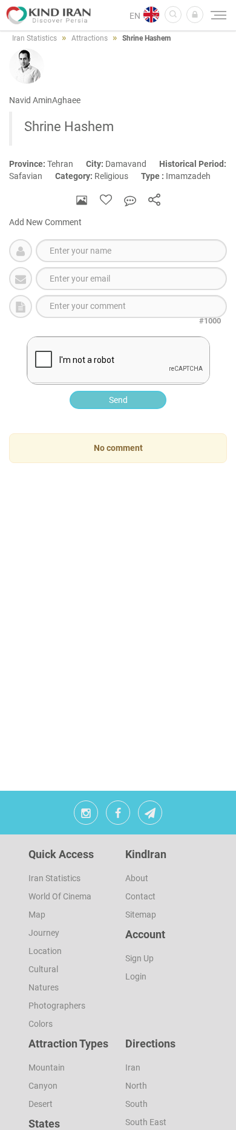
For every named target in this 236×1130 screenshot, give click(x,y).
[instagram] (86, 815)
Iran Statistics (54, 878)
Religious (98, 176)
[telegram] (150, 815)
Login (135, 976)
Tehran (47, 164)
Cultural (43, 969)
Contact (140, 896)
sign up (139, 958)
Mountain (46, 1067)
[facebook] (118, 815)
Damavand (122, 164)
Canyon (42, 1086)
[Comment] (130, 200)
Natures (43, 987)
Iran (132, 1067)
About (136, 878)
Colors (40, 1024)
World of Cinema (59, 896)
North (136, 1086)
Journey (43, 933)
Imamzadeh (181, 176)
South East (145, 1122)
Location (45, 951)
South (136, 1104)
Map (36, 914)
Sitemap (140, 914)
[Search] (173, 14)
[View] (82, 200)
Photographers (56, 1005)
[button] (194, 14)
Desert (40, 1104)
